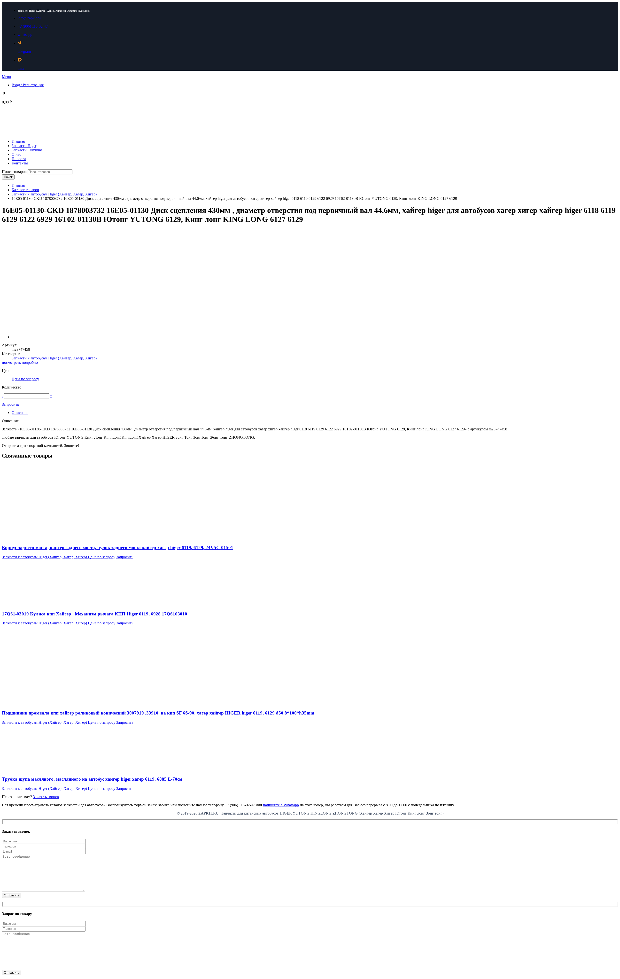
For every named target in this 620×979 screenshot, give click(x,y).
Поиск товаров (15, 172)
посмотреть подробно (20, 362)
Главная (18, 185)
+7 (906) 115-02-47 (33, 26)
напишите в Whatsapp (281, 805)
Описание (20, 413)
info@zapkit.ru (29, 18)
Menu (6, 77)
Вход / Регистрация (28, 85)
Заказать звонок (46, 797)
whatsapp (25, 34)
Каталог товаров (25, 190)
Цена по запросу (25, 379)
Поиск (8, 177)
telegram (24, 51)
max (21, 68)
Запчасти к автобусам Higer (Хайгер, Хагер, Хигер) (54, 194)
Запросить (10, 404)
